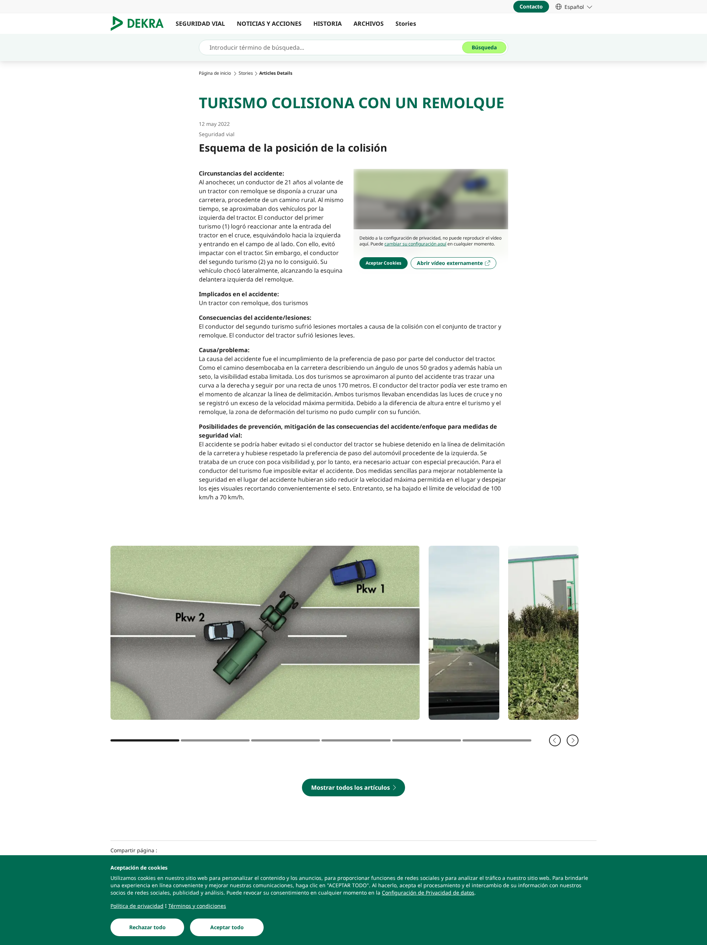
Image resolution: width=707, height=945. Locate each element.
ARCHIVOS (369, 24)
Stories (405, 24)
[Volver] (555, 740)
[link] (574, 7)
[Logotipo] (140, 23)
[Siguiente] (572, 740)
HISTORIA (327, 24)
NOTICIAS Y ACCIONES (269, 24)
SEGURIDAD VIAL (200, 24)
